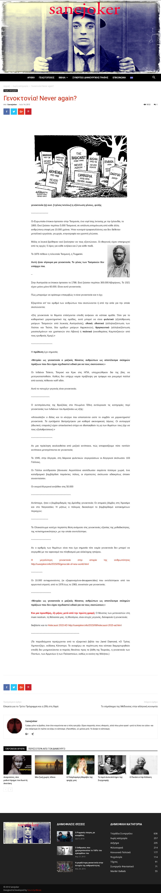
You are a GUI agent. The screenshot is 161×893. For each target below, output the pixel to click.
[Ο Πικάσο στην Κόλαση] (144, 765)
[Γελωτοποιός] (80, 37)
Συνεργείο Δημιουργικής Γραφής (90, 77)
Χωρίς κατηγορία (20, 86)
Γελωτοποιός (46, 77)
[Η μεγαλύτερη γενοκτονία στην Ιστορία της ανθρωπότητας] (65, 866)
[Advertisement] (80, 125)
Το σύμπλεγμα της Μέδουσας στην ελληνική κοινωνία (129, 706)
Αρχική (31, 77)
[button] (154, 77)
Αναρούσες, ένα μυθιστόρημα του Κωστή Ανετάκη (15, 780)
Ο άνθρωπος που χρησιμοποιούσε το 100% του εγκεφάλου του (88, 850)
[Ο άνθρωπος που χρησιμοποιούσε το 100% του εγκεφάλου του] (65, 850)
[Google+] (28, 734)
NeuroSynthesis (34, 890)
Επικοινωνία (119, 77)
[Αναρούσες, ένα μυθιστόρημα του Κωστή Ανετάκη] (17, 765)
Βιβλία (62, 77)
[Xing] (33, 734)
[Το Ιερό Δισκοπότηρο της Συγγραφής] (112, 765)
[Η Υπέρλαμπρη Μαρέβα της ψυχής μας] (80, 765)
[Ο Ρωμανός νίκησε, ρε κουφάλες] (65, 836)
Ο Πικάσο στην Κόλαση (141, 777)
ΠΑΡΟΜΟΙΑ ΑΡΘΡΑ (15, 749)
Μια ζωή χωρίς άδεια (45, 777)
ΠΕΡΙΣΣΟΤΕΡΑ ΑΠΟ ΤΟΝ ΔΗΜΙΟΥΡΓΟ (46, 749)
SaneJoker (12, 104)
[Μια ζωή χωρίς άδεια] (49, 765)
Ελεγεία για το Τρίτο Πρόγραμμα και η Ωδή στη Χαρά (30, 706)
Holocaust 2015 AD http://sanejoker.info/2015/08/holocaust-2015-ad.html (85, 625)
